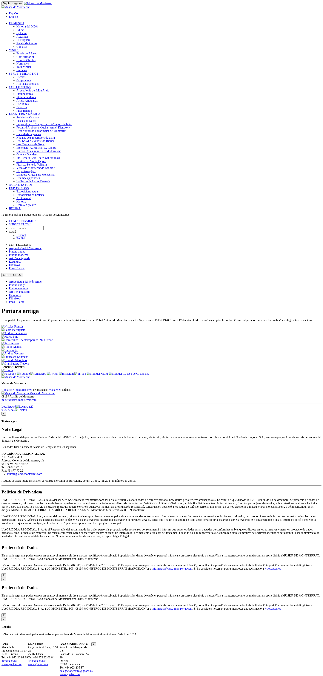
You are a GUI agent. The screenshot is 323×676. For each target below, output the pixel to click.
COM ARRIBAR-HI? (22, 221)
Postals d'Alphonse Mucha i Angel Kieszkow (43, 127)
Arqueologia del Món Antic (32, 90)
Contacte (21, 46)
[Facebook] (8, 373)
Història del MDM (27, 26)
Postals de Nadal (26, 120)
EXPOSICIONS (19, 188)
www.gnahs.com (11, 664)
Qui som (21, 33)
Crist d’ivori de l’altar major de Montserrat (41, 130)
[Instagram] (66, 373)
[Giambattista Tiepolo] (15, 363)
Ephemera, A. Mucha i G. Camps (36, 147)
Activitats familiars (27, 83)
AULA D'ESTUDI (20, 184)
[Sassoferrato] (10, 343)
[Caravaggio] (9, 350)
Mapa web (55, 389)
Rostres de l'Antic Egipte (31, 161)
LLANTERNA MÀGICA (24, 114)
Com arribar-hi (25, 56)
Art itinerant (23, 198)
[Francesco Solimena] (14, 356)
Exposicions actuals (28, 191)
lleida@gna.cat (36, 660)
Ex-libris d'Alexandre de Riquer (35, 141)
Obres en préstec (26, 205)
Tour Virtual (23, 66)
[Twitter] (52, 373)
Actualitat (22, 36)
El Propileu (23, 40)
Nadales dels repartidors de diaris (35, 137)
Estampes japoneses (28, 178)
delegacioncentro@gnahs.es (76, 670)
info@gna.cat (9, 660)
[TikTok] (80, 373)
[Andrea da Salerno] (14, 333)
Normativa (22, 63)
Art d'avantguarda (27, 100)
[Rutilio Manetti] (11, 346)
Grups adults (23, 80)
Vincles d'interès (22, 389)
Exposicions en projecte (30, 194)
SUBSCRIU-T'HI (19, 224)
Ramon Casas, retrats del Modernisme (38, 151)
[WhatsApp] (38, 373)
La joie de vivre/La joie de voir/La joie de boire (44, 124)
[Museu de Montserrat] (15, 377)
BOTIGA (15, 208)
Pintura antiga (24, 93)
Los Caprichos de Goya (30, 144)
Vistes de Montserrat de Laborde (35, 167)
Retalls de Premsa (26, 43)
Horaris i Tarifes (26, 60)
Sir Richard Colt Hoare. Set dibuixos (38, 157)
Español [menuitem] (14, 13)
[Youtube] (23, 373)
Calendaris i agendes (28, 134)
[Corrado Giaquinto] (14, 360)
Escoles (20, 77)
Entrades (21, 70)
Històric (21, 201)
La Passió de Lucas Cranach (33, 181)
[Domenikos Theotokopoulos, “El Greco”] (27, 340)
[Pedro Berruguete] (13, 329)
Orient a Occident (26, 154)
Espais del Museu (26, 53)
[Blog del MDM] (97, 373)
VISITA (14, 50)
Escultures (22, 103)
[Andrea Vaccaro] (12, 353)
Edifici (20, 29)
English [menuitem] (13, 16)
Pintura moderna (26, 97)
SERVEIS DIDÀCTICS (23, 73)
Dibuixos (21, 107)
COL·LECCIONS (20, 87)
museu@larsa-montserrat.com (18, 399)
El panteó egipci (26, 171)
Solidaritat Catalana (27, 117)
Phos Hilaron (24, 110)
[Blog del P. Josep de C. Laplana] (129, 373)
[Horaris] (7, 370)
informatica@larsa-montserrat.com (172, 568)
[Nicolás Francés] (12, 326)
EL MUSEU (16, 23)
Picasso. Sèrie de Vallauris (31, 164)
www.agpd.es (272, 568)
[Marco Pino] (9, 336)
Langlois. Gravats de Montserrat (35, 174)
